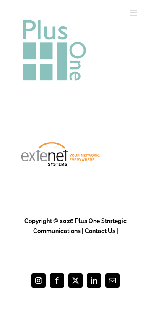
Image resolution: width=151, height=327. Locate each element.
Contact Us (100, 231)
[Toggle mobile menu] (134, 12)
